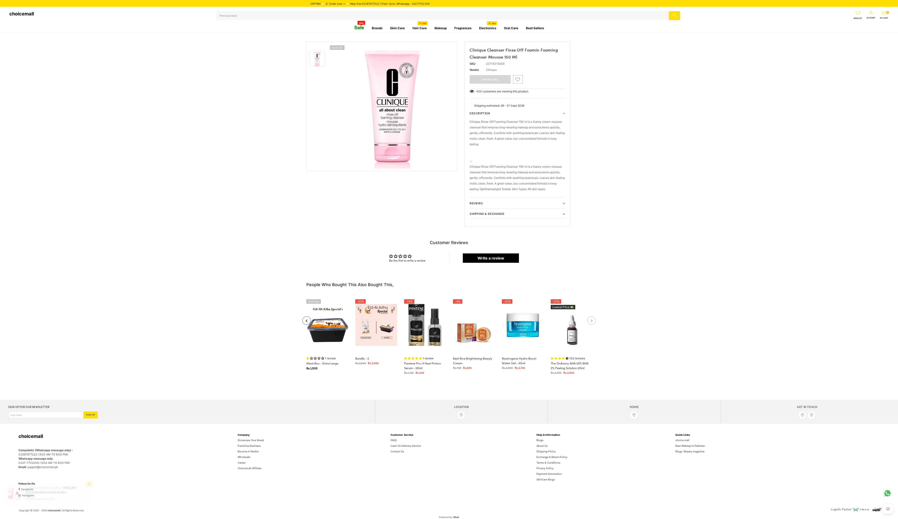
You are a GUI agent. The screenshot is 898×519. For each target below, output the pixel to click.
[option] (392, 106)
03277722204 (397, 3)
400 (479, 91)
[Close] (89, 492)
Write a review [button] (491, 258)
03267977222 (346, 3)
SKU (472, 63)
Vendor (474, 70)
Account (871, 18)
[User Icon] (871, 13)
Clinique (491, 70)
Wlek (456, 517)
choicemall (21, 14)
